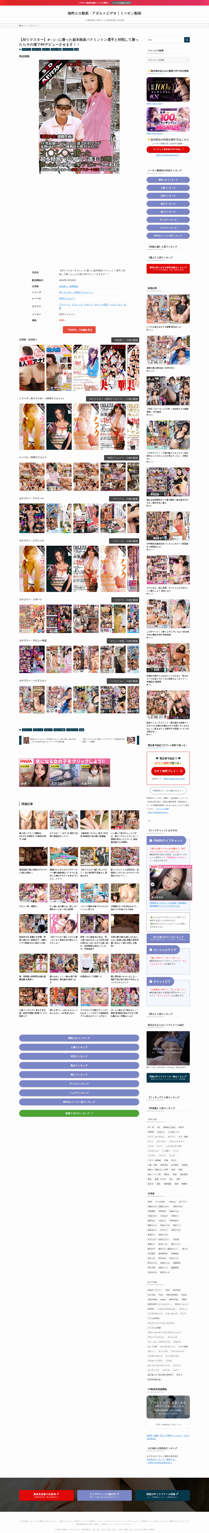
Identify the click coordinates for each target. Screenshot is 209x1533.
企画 (76, 49)
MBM (184, 1299)
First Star (151, 1294)
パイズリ (151, 1155)
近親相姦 (167, 1183)
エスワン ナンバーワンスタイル (161, 1323)
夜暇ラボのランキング (178, 1521)
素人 (171, 1179)
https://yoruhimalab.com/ (167, 155)
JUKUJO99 (152, 1299)
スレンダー (161, 1141)
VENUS (151, 1308)
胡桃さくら (163, 1267)
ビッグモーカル (172, 1356)
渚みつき (151, 1258)
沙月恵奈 (151, 1253)
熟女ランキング (96, 1521)
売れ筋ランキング (28, 1521)
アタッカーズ (171, 1313)
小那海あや (174, 1220)
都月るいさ (165, 1272)
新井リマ (176, 1225)
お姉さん (161, 1132)
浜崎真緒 (175, 1253)
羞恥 (158, 1183)
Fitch (161, 1294)
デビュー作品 (56, 49)
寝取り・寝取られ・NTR (158, 1169)
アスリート (26, 49)
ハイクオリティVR (173, 1146)
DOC (168, 1290)
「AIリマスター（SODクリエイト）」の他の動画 (112, 398)
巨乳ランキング (81, 1521)
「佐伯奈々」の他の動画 (125, 340)
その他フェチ (173, 1132)
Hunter (184, 1294)
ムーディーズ (153, 1370)
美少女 (150, 1183)
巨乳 (173, 1169)
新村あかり (152, 1229)
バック (176, 1150)
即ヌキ (179, 1374)
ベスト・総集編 (154, 1160)
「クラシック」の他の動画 (124, 541)
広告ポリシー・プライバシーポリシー (117, 1524)
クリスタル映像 (154, 1327)
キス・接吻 (183, 1136)
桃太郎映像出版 (154, 1379)
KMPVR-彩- (174, 1299)
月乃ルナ (164, 1229)
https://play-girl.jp (154, 133)
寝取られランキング (47, 1521)
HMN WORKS (172, 1294)
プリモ (168, 1360)
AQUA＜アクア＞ (155, 1290)
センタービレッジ (167, 1346)
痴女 (149, 1179)
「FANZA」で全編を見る (79, 329)
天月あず (164, 1215)
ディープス (163, 1351)
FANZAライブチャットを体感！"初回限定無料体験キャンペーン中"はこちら (168, 904)
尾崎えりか (152, 1225)
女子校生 (175, 1164)
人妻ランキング (65, 1521)
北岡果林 (151, 1211)
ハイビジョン (68, 49)
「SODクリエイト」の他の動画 (121, 457)
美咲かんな (165, 1262)
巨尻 (180, 1169)
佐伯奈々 (63, 286)
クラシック (37, 49)
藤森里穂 (175, 1267)
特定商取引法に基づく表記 (87, 1524)
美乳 (178, 1179)
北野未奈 (162, 1211)
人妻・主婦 (152, 1164)
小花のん (162, 1220)
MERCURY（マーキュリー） (160, 1304)
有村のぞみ (163, 1234)
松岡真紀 (73, 286)
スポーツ (46, 49)
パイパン (162, 1155)
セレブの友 (152, 1346)
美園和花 (176, 1262)
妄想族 (185, 1164)
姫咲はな (151, 1220)
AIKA (150, 1201)
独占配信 (184, 1174)
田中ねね (162, 1258)
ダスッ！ (151, 1351)
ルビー (176, 1370)
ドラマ (150, 1146)
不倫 (166, 1160)
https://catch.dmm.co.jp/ (174, 778)
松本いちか (163, 1244)
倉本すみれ (178, 1206)
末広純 (176, 1239)
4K (159, 1127)
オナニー (171, 1136)
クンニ (150, 1141)
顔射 (176, 1183)
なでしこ (183, 1308)
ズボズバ (177, 1341)
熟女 (175, 1174)
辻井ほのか (152, 1272)
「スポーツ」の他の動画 (125, 599)
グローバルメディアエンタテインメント (164, 1332)
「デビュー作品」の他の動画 (123, 641)
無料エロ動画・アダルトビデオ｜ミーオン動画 (104, 13)
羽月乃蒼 (151, 1267)
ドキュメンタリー (176, 1141)
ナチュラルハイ (177, 1351)
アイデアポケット (155, 1313)
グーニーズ (172, 1337)
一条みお (172, 1201)
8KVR (181, 1127)
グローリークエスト (156, 1337)
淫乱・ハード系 (154, 1174)
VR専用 (151, 1132)
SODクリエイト (67, 298)
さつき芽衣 (160, 1201)
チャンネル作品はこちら (121, 3)
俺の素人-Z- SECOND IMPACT (160, 1374)
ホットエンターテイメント (159, 1365)
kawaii (162, 1299)
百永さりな (174, 1258)
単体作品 (164, 1164)
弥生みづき (165, 1225)
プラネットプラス (155, 1360)
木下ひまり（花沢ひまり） (159, 1239)
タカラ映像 (183, 1346)
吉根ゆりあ (174, 1211)
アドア (183, 1313)
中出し (174, 1160)
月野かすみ (175, 1229)
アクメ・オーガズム (156, 1136)
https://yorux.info (154, 103)
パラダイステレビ (155, 1356)
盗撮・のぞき (160, 1179)
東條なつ (151, 1244)
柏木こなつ (175, 1244)
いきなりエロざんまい (167, 1308)
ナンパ (159, 1146)
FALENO (176, 1290)
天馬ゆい (175, 1215)
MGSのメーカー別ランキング (154, 1521)
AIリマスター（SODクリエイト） (76, 292)
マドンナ (177, 1365)
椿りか (185, 1248)
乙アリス (182, 1201)
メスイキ (166, 1370)
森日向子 (151, 1248)
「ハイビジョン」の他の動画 (123, 681)
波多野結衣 (163, 1253)
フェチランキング (131, 1521)
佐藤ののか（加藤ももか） (159, 1206)
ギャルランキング (113, 1521)
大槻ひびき (152, 1215)
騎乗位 (184, 1183)
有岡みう (151, 1234)
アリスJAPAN (153, 1318)
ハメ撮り (166, 1150)
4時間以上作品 (169, 1127)
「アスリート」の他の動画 (124, 498)
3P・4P (151, 1127)
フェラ (172, 1155)
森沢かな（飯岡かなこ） (169, 1248)
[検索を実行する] (187, 39)
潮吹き (167, 1174)
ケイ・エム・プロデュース (159, 1341)
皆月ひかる (152, 1262)
